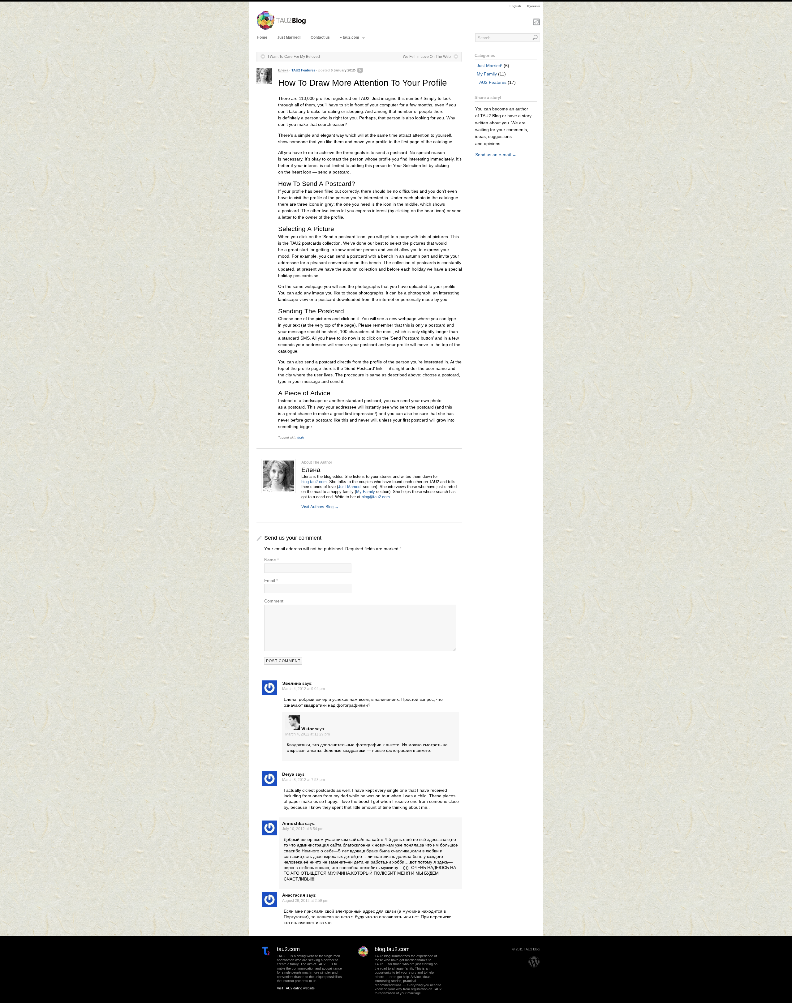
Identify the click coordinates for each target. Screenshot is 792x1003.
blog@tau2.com (376, 497)
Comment (273, 600)
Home (262, 37)
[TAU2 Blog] (281, 28)
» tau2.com (349, 37)
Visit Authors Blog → (320, 507)
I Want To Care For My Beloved (294, 56)
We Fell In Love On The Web (427, 56)
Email (269, 580)
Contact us (320, 37)
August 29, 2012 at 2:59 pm (305, 900)
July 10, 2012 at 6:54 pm (302, 829)
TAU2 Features (303, 70)
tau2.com (288, 949)
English (515, 6)
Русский (533, 6)
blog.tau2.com (314, 482)
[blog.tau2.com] (360, 964)
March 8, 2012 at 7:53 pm (303, 780)
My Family (365, 492)
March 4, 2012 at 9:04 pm (303, 689)
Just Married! (289, 37)
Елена (283, 70)
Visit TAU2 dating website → (298, 988)
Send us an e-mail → (495, 154)
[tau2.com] (262, 964)
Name (270, 559)
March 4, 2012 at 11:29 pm (307, 734)
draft (300, 437)
